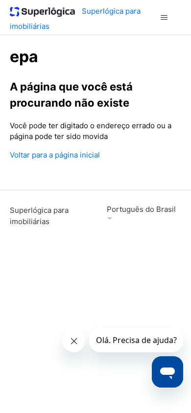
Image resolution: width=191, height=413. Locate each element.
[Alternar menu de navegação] (164, 17)
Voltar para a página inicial (55, 155)
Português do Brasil (141, 209)
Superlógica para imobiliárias (39, 216)
